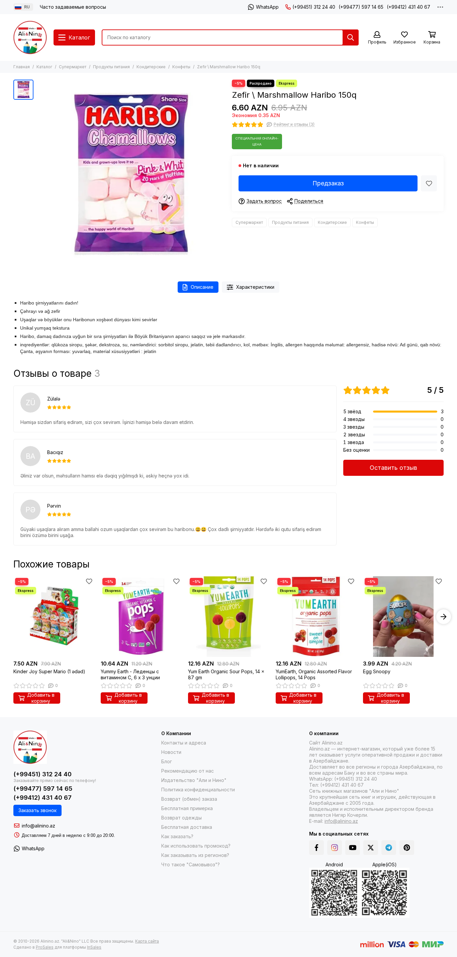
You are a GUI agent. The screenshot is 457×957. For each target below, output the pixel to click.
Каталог (44, 66)
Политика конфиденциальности (198, 789)
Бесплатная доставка (186, 827)
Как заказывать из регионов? (195, 855)
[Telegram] (388, 847)
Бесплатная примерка (187, 808)
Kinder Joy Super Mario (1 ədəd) (49, 671)
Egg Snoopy (376, 671)
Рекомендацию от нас (187, 771)
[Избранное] (429, 183)
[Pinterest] (406, 847)
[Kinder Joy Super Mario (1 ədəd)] (53, 616)
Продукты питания (111, 66)
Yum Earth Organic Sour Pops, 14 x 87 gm (226, 674)
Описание (202, 287)
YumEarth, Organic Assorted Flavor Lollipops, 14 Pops (314, 674)
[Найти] (351, 37)
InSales (94, 947)
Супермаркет (72, 66)
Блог (166, 761)
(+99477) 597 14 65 (361, 7)
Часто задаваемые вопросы (73, 7)
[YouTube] (352, 847)
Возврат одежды (181, 817)
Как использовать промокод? (196, 846)
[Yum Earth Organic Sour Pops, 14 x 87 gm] (228, 616)
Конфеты (181, 66)
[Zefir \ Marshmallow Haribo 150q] (131, 174)
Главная (21, 66)
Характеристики (255, 287)
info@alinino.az (38, 826)
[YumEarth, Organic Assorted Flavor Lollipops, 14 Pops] (316, 616)
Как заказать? (177, 836)
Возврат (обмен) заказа (189, 799)
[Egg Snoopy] (403, 616)
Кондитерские (151, 66)
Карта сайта (147, 941)
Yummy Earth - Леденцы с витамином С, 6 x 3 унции (130, 674)
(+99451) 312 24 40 (313, 7)
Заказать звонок (37, 810)
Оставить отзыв (393, 467)
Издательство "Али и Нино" (193, 780)
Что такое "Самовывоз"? (190, 864)
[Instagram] (334, 847)
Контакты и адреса (183, 743)
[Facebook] (316, 847)
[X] (370, 847)
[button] (13, 616)
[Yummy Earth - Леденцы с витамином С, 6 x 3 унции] (141, 616)
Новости (171, 752)
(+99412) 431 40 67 (408, 7)
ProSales (45, 947)
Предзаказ (328, 183)
